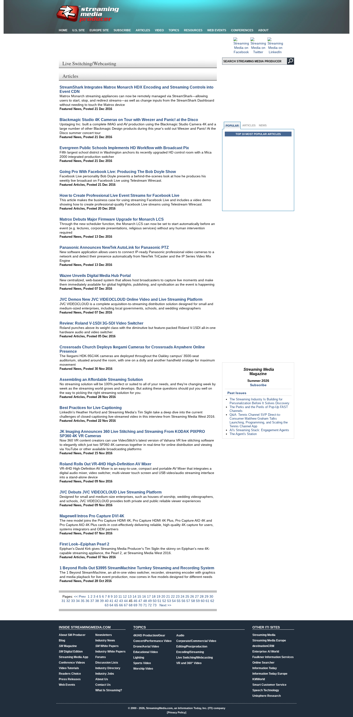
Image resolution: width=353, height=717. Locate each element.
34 (78, 601)
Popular (232, 125)
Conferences (242, 30)
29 (207, 596)
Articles (143, 30)
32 (68, 601)
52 (164, 601)
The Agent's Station (243, 434)
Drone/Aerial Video (146, 646)
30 (211, 596)
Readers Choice (70, 673)
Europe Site (99, 30)
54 (174, 601)
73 (155, 605)
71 (145, 605)
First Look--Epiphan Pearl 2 (84, 544)
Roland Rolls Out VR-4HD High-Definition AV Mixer (105, 464)
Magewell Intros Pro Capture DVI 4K (92, 516)
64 (112, 605)
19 (159, 596)
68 (131, 605)
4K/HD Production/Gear (149, 635)
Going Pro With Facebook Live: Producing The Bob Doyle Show (118, 172)
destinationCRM (263, 646)
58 (193, 601)
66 (121, 605)
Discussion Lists (106, 662)
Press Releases (70, 679)
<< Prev (80, 596)
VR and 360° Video (188, 663)
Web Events (216, 30)
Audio (180, 635)
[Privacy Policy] (176, 712)
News (263, 125)
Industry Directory (107, 668)
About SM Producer (72, 635)
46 (136, 601)
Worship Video (143, 668)
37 (92, 601)
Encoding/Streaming (190, 652)
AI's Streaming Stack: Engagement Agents (259, 430)
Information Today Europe (269, 673)
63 (107, 605)
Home (63, 30)
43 (121, 601)
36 (87, 601)
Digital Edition (71, 651)
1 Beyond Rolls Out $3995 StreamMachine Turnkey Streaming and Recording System (137, 568)
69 (136, 605)
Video (159, 30)
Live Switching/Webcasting (194, 657)
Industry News (105, 640)
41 (112, 601)
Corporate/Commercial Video (196, 641)
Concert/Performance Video (152, 641)
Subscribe (122, 30)
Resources (193, 30)
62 (212, 601)
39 (102, 601)
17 (149, 596)
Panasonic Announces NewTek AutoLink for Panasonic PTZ (114, 247)
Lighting (138, 657)
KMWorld (258, 679)
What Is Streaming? (108, 690)
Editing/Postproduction (191, 646)
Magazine (68, 646)
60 (203, 601)
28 (202, 596)
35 (83, 601)
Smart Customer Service (269, 684)
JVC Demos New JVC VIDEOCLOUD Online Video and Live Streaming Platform (131, 299)
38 (97, 601)
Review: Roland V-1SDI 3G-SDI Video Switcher (101, 323)
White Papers (107, 646)
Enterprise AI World (265, 651)
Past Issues (236, 393)
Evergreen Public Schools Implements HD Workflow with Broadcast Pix (124, 148)
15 (139, 596)
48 (145, 601)
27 (197, 596)
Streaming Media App (73, 657)
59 (198, 601)
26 (192, 596)
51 (160, 601)
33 (73, 601)
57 (188, 601)
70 (140, 605)
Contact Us (103, 684)
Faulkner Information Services (273, 657)
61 (208, 601)
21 (168, 596)
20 (163, 596)
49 (150, 601)
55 (179, 601)
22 (173, 596)
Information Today (264, 668)
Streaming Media (263, 635)
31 (63, 601)
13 (130, 596)
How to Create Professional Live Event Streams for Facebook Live (119, 195)
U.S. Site (78, 30)
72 (150, 605)
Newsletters (103, 635)
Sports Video (142, 663)
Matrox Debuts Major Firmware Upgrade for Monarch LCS (112, 219)
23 (178, 596)
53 (169, 601)
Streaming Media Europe (269, 640)
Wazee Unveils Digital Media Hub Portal (95, 276)
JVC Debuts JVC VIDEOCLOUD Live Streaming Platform (111, 492)
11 (120, 596)
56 (184, 601)
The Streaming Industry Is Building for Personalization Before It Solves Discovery (259, 401)
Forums (100, 657)
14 (135, 596)
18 (154, 596)
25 (187, 596)
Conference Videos (72, 662)
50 (155, 601)
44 (126, 601)
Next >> (165, 605)
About (263, 30)
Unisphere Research (266, 696)
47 (140, 601)
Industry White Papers (110, 651)
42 (116, 601)
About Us (101, 679)
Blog (62, 640)
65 (116, 605)
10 (116, 596)
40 (107, 601)
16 (144, 596)
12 (125, 596)
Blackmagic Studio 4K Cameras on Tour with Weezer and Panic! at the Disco (129, 120)
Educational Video (145, 652)
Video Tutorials (69, 668)
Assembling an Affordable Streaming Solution (101, 380)
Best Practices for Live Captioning (91, 408)
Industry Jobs (104, 673)
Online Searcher (263, 662)
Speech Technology (265, 690)
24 (183, 596)
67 (126, 605)
